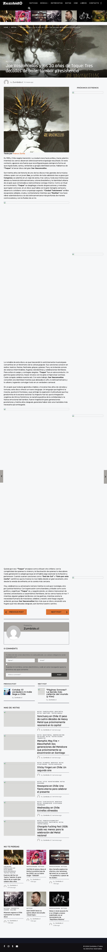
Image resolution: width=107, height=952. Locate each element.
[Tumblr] (12, 946)
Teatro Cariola (56, 713)
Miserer (6, 910)
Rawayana (40, 783)
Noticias (33, 3)
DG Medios (46, 762)
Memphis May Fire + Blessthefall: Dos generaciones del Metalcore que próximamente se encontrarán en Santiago (52, 747)
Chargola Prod (48, 711)
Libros (83, 3)
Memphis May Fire (58, 735)
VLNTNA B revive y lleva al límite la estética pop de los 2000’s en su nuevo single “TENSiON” (36, 872)
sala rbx (13, 910)
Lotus (45, 781)
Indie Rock (54, 762)
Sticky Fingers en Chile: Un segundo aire (51, 769)
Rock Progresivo (10, 871)
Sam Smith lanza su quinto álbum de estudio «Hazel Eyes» (36, 912)
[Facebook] (4, 946)
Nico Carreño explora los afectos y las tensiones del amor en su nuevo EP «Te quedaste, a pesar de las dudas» (58, 873)
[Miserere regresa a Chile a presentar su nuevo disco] (13, 899)
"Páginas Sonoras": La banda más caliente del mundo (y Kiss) (57, 693)
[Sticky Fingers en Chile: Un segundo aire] (19, 770)
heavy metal (59, 711)
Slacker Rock (47, 803)
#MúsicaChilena (32, 866)
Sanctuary (46, 713)
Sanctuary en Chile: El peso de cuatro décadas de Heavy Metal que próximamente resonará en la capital (52, 721)
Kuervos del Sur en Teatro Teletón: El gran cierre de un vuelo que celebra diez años (12, 878)
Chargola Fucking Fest (51, 820)
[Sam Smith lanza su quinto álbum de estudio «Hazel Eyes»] (36, 899)
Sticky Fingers (42, 764)
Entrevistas (57, 3)
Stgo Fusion (57, 803)
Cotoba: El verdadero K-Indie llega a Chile (22, 692)
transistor (41, 738)
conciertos (15, 908)
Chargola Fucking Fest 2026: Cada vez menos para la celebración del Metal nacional (52, 831)
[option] (7, 16)
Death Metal (53, 822)
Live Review (7, 866)
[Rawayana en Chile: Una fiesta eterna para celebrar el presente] (19, 789)
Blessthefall (47, 735)
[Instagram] (8, 946)
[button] (101, 3)
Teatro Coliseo (56, 736)
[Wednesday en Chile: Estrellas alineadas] (19, 809)
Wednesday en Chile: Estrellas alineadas (48, 809)
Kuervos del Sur (9, 868)
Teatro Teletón (9, 872)
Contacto (94, 3)
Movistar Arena (53, 781)
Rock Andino (8, 869)
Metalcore (41, 736)
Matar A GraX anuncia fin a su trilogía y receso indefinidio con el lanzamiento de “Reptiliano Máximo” (58, 915)
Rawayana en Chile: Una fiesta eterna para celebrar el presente (52, 789)
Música (43, 3)
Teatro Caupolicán (55, 764)
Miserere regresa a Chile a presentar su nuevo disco (13, 914)
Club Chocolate (48, 801)
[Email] (17, 946)
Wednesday (41, 805)
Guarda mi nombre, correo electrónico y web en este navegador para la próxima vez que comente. (36, 668)
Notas (68, 3)
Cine (76, 3)
